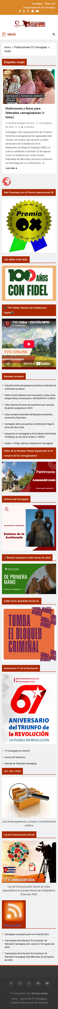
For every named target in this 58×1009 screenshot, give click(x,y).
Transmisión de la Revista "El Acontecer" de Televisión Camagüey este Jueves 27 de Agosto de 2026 (29, 943)
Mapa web (50, 3)
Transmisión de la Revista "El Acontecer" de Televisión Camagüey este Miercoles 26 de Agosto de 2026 (29, 956)
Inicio (14, 998)
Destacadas (12, 96)
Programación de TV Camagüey (39, 7)
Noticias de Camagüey (32, 96)
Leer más (10, 168)
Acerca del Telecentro (15, 757)
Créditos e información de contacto (29, 1002)
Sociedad (10, 100)
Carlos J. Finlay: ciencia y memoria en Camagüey (29, 443)
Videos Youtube (12, 925)
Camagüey (37, 3)
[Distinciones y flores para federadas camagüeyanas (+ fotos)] (29, 86)
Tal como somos (39, 993)
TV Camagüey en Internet (17, 751)
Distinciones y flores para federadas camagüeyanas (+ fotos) (25, 113)
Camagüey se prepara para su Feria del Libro (27, 934)
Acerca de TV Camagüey (33, 998)
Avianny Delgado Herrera (21, 123)
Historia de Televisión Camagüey (21, 763)
